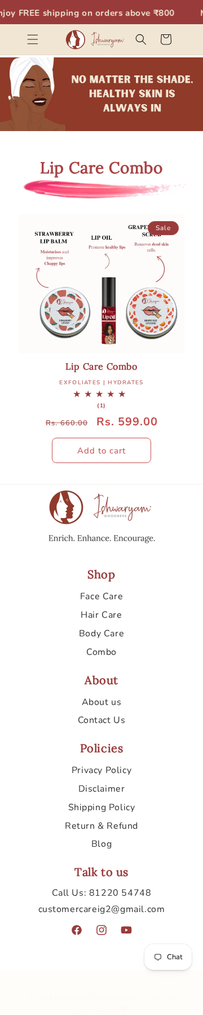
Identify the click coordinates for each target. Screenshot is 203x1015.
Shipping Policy (101, 807)
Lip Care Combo (101, 366)
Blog (101, 844)
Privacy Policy (101, 770)
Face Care (101, 596)
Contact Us (102, 720)
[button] (32, 39)
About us (102, 702)
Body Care (101, 633)
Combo (101, 652)
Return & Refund (101, 826)
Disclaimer (101, 789)
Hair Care (101, 615)
